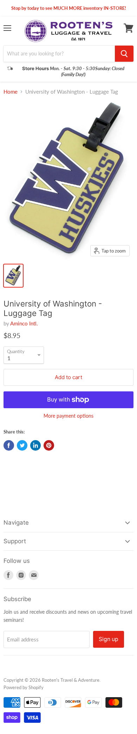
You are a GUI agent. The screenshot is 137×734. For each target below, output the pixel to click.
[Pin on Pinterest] (49, 445)
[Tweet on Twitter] (22, 445)
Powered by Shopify (24, 687)
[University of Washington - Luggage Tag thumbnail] (13, 275)
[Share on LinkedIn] (35, 445)
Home (11, 92)
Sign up (108, 639)
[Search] (124, 54)
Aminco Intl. (24, 323)
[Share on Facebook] (9, 445)
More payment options (68, 416)
